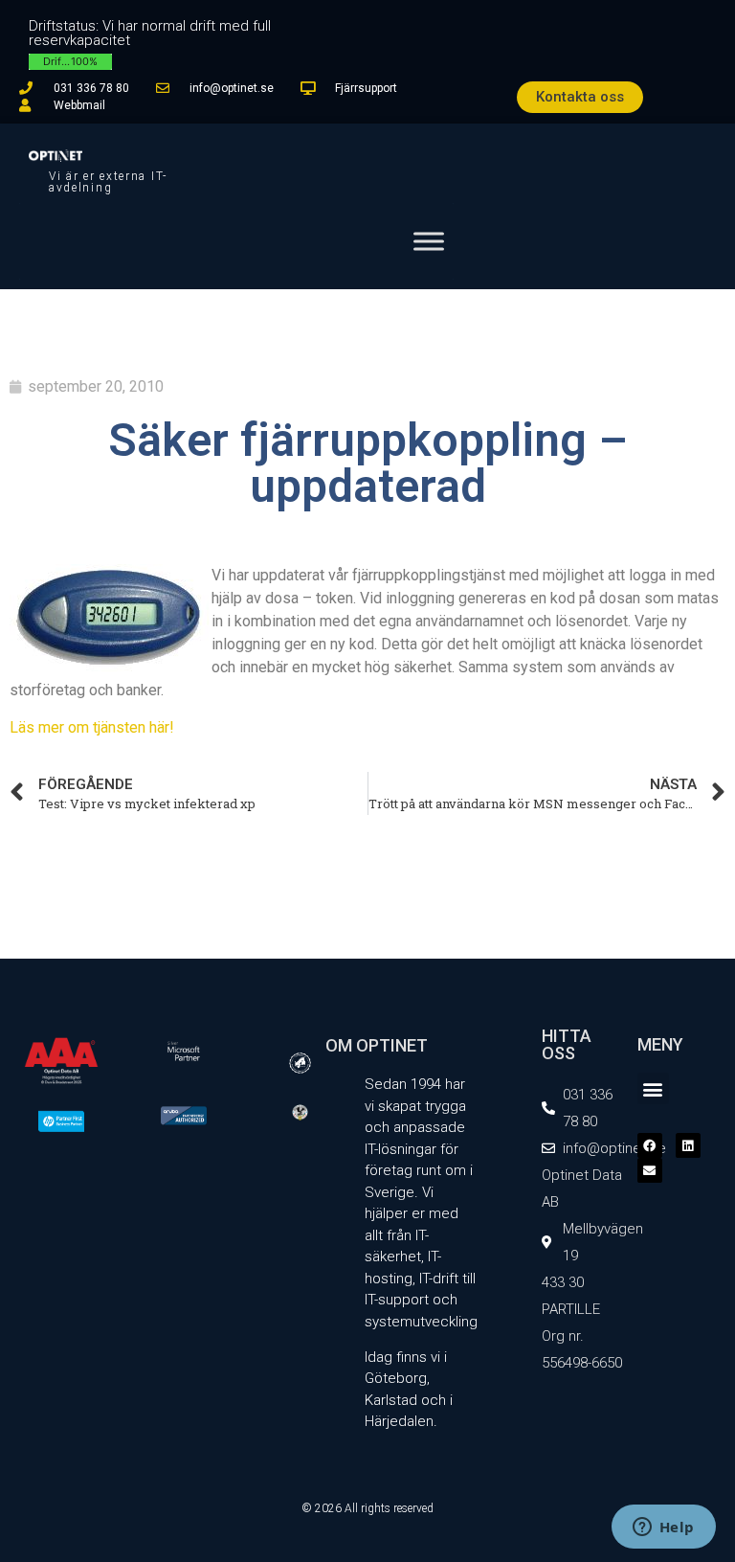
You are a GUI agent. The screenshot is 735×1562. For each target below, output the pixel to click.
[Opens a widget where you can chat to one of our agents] (663, 1528)
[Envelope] (649, 1170)
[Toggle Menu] (428, 241)
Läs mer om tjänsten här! (92, 727)
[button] (653, 1088)
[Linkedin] (688, 1145)
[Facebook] (649, 1145)
